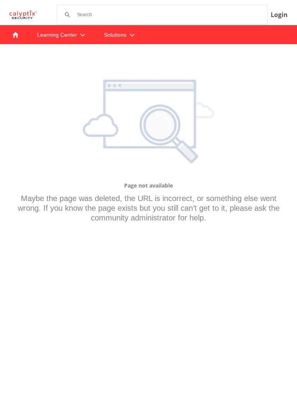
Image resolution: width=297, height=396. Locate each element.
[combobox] (172, 14)
